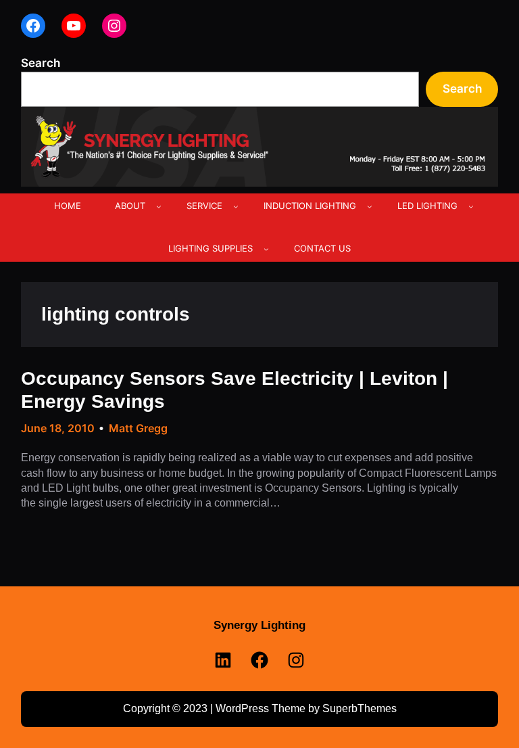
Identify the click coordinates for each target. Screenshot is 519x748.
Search (40, 62)
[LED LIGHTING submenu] (471, 206)
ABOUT (130, 205)
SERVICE (204, 205)
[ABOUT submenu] (159, 206)
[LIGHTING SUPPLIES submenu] (266, 249)
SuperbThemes (359, 708)
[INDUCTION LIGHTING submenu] (369, 206)
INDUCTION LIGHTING (310, 205)
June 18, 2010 (58, 428)
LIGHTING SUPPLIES (210, 248)
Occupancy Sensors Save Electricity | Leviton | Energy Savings (234, 390)
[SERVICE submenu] (236, 206)
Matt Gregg (138, 428)
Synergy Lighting (259, 625)
